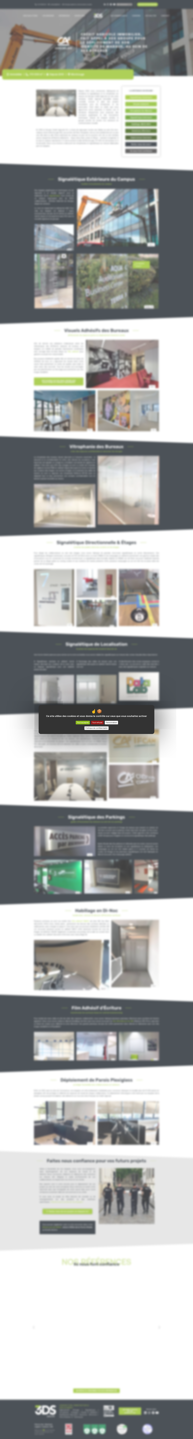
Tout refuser (97, 722)
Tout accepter (83, 722)
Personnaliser (111, 722)
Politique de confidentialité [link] (96, 728)
